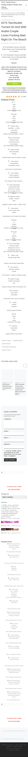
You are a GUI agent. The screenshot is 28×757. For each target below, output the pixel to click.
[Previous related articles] (21, 365)
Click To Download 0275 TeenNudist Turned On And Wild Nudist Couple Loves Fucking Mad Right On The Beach (14, 90)
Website (7, 444)
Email (6, 437)
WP (12, 748)
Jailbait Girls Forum (14, 750)
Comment (8, 419)
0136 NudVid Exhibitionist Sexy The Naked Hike (7, 386)
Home (2, 13)
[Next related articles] (25, 365)
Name (6, 431)
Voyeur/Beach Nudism (10, 13)
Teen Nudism (6, 43)
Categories (5, 494)
